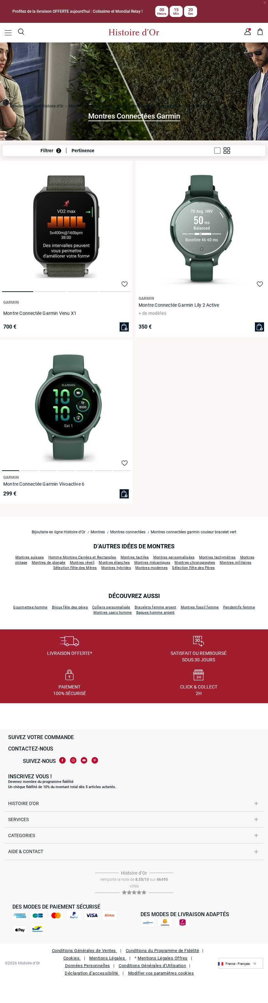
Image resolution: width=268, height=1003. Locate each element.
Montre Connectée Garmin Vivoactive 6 (43, 484)
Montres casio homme (112, 612)
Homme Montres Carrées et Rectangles (82, 557)
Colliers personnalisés (111, 607)
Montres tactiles (135, 557)
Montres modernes (151, 568)
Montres (76, 106)
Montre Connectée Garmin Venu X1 (39, 313)
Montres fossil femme (200, 607)
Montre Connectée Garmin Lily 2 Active (179, 305)
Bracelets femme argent (155, 607)
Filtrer (50, 150)
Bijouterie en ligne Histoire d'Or (36, 106)
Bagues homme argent (155, 612)
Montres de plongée (49, 562)
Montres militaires (236, 562)
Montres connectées (106, 106)
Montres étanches (114, 562)
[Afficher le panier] (260, 32)
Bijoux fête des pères (70, 607)
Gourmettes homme (30, 607)
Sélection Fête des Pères (193, 568)
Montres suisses (29, 557)
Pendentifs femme (239, 607)
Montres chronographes (195, 562)
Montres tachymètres (217, 557)
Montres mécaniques (152, 562)
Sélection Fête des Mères (75, 568)
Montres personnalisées (174, 557)
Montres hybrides (116, 568)
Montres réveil (82, 562)
